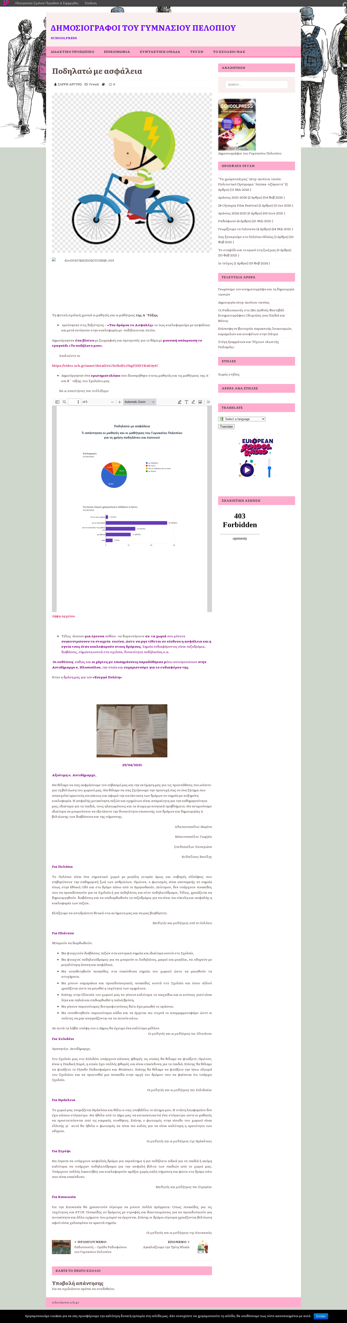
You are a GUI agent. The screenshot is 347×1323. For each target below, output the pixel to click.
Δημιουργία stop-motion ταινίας (244, 302)
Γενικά (94, 84)
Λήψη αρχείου (63, 616)
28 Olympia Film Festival (238, 205)
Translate (226, 426)
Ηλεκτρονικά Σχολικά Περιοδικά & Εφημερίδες (47, 3)
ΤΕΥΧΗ (196, 51)
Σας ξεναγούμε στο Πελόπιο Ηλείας (246, 236)
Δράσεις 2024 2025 (232, 213)
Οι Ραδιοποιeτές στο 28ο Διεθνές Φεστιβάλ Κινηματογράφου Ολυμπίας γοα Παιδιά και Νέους (251, 315)
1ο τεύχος (225, 263)
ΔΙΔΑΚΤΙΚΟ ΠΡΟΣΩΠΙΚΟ (72, 51)
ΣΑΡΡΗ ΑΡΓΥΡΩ (70, 84)
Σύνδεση (91, 3)
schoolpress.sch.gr (65, 1302)
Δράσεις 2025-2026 (232, 197)
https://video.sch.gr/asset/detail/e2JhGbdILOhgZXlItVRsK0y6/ (105, 365)
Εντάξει (321, 1316)
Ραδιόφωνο (227, 220)
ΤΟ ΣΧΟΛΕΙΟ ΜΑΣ (229, 51)
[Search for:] (256, 85)
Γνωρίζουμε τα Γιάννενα (237, 228)
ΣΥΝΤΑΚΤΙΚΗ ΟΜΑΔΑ (160, 51)
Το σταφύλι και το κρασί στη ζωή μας (247, 249)
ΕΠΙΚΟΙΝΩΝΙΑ (117, 51)
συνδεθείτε (105, 1288)
